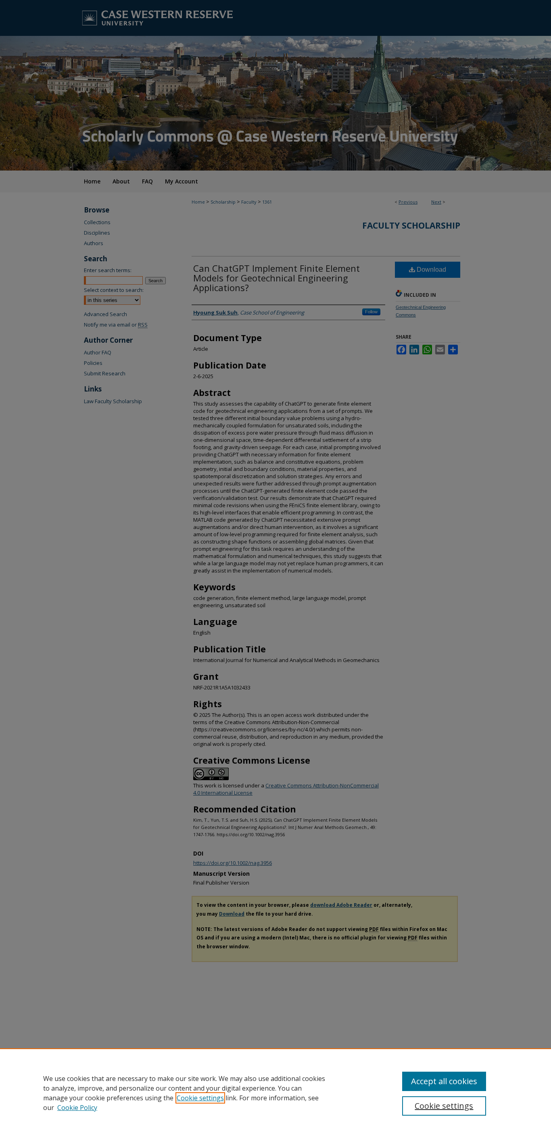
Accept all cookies (444, 1081)
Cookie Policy (77, 1107)
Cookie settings (200, 1097)
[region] (275, 1092)
